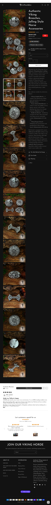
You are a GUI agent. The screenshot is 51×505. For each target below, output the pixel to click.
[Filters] (43, 388)
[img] (25, 419)
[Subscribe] (35, 452)
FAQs (19, 463)
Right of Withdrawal (22, 477)
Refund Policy (21, 471)
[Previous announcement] (2, 1)
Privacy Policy (21, 474)
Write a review (29, 388)
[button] (2, 5)
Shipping (30, 38)
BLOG (4, 473)
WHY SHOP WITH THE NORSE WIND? (10, 466)
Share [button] (31, 162)
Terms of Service (21, 468)
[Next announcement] (48, 1)
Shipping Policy (21, 465)
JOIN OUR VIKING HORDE (9, 470)
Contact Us (5, 475)
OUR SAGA (5, 463)
